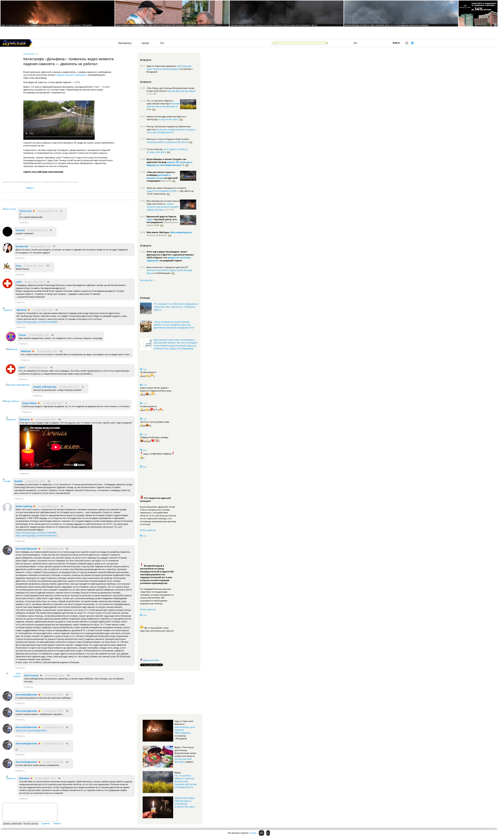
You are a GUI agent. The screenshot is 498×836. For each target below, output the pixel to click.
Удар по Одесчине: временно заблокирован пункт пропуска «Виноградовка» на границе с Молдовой (46, 25)
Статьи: (145, 298)
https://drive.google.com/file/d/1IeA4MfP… (37, 321)
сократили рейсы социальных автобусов (167, 142)
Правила (45, 823)
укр (355, 42)
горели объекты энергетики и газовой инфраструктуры (162, 206)
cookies (253, 832)
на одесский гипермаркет (162, 179)
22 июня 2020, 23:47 (53, 711)
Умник (22, 335)
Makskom (22, 310)
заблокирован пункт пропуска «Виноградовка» (169, 67)
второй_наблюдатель (45, 386)
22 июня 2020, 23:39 (53, 548)
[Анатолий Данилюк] (7, 554)
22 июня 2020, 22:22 (48, 506)
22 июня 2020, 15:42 (33, 265)
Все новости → (147, 280)
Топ (162, 43)
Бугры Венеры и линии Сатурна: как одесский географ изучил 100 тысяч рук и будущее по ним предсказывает (165, 25)
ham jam (20, 230)
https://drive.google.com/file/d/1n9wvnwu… (37, 535)
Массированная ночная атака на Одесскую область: (163, 202)
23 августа (145, 245)
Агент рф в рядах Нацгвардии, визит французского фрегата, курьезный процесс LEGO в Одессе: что (170, 254)
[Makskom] (8, 310)
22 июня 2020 (28, 54)
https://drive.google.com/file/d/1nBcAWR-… (37, 532)
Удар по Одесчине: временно (162, 66)
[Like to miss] (9, 209)
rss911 (19, 281)
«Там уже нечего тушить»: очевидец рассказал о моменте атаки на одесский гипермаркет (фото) (273, 25)
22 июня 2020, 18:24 (43, 310)
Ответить (24, 222)
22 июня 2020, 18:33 (47, 351)
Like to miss (25, 211)
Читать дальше (148, 530)
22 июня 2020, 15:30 (40, 246)
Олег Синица (31, 675)
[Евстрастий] (7, 252)
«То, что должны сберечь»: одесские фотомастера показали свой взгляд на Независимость (185, 781)
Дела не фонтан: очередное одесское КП (167, 267)
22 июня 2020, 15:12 (48, 211)
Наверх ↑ (30, 187)
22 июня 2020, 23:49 (53, 727)
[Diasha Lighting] (7, 511)
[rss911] (7, 287)
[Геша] (7, 271)
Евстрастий (22, 246)
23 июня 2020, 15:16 (45, 778)
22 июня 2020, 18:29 (39, 335)
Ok (261, 832)
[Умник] (11, 340)
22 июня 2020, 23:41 (53, 694)
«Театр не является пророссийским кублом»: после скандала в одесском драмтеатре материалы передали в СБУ (174, 324)
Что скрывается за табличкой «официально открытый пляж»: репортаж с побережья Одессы (176, 306)
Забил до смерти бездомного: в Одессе (166, 188)
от (161, 273)
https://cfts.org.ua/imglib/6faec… (32, 730)
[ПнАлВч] (7, 481)
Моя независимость (181, 232)
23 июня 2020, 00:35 (54, 675)
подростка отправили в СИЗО (162, 191)
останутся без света (168, 119)
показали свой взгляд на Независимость (163, 105)
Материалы (125, 43)
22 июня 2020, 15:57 (34, 281)
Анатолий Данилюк (26, 548)
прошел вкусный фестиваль (181, 91)
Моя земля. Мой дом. (158, 232)
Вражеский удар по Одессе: (162, 216)
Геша (18, 265)
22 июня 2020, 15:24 (37, 230)
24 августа (145, 81)
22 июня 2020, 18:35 (37, 367)
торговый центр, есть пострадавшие (162, 222)
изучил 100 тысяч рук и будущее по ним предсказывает (169, 163)
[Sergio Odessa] (11, 401)
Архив (145, 43)
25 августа (145, 60)
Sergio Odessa (29, 403)
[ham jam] (7, 235)
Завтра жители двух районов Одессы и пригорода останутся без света (184, 802)
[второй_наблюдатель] (18, 384)
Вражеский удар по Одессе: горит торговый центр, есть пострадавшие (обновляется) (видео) (386, 25)
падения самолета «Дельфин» (71, 74)
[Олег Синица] (13, 676)
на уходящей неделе (170, 260)
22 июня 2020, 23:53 (53, 743)
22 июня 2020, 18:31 (53, 403)
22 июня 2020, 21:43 (69, 386)
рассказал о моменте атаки (159, 176)
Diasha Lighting (24, 506)
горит (150, 219)
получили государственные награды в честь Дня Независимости (171, 131)
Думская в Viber (151, 660)
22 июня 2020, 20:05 (35, 481)
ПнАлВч (18, 481)
